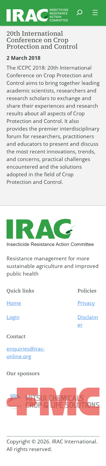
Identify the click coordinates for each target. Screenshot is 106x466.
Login (13, 317)
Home (14, 303)
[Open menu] (95, 12)
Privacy (86, 303)
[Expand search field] (79, 16)
